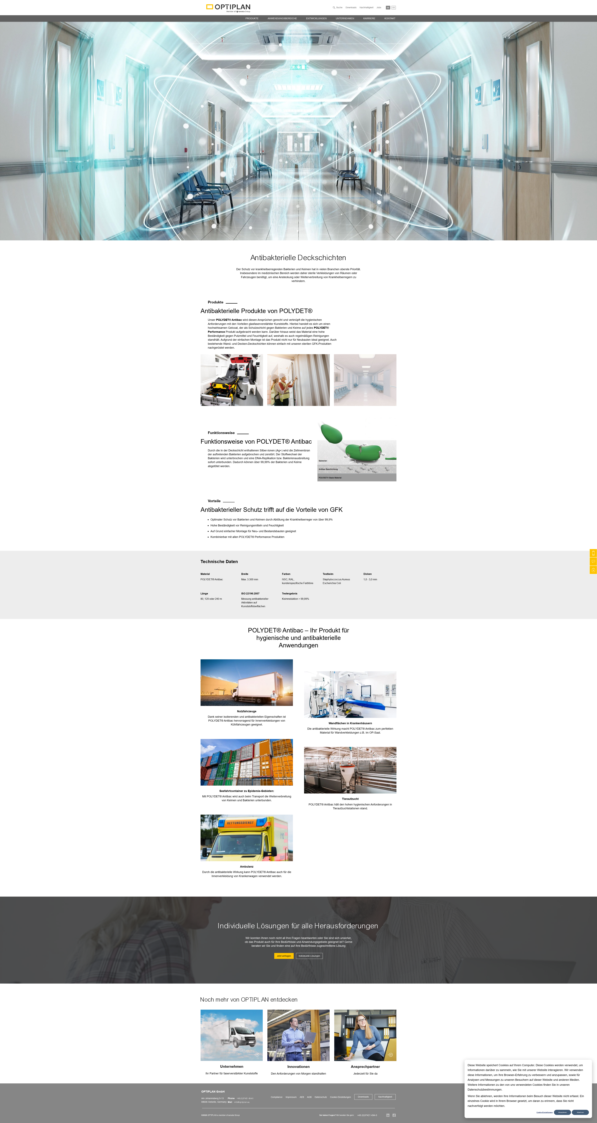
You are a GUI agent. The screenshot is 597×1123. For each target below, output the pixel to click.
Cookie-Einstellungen (545, 1112)
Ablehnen (580, 1112)
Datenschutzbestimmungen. (485, 1089)
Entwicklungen (316, 18)
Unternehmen (345, 18)
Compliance (276, 1097)
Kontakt (389, 18)
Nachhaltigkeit (366, 7)
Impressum (291, 1097)
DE (388, 8)
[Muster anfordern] (593, 570)
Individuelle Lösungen (309, 956)
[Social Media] (386, 1115)
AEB (302, 1097)
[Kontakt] (593, 553)
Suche (339, 7)
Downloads (351, 7)
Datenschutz (321, 1097)
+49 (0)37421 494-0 (245, 1098)
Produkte (252, 18)
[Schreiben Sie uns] (593, 561)
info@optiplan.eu (242, 1102)
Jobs (379, 7)
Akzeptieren (562, 1112)
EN (394, 8)
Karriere (369, 18)
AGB (309, 1097)
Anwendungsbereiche (282, 18)
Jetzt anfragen (284, 956)
